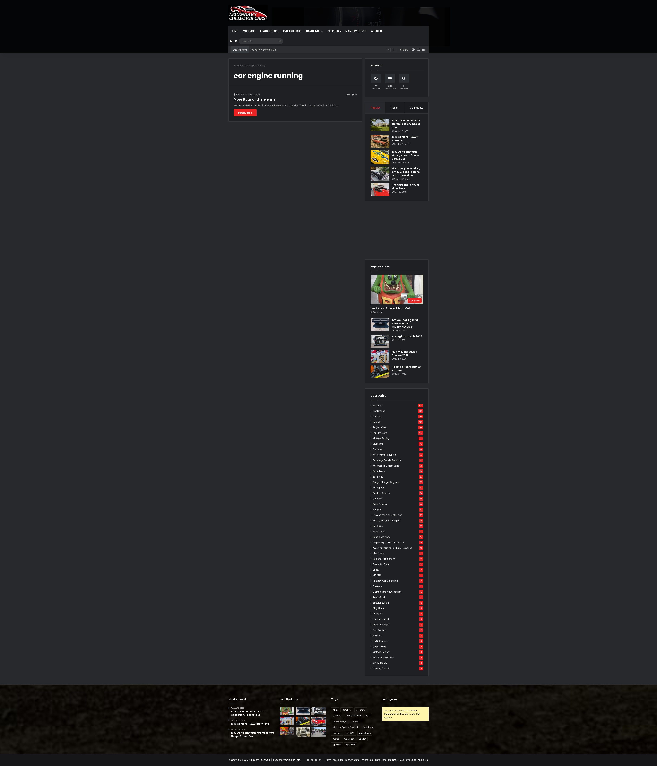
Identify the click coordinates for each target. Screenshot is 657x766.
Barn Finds (313, 30)
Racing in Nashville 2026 (407, 336)
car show (360, 709)
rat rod (336, 739)
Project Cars (292, 30)
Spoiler (362, 739)
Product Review (381, 493)
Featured (377, 405)
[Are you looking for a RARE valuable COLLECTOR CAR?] (380, 324)
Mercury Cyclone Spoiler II (345, 727)
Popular (375, 107)
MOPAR (377, 575)
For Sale (377, 509)
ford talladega (339, 721)
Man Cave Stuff (355, 30)
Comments (416, 107)
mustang (337, 733)
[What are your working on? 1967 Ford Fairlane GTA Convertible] (380, 174)
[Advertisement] (397, 230)
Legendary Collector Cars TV (389, 542)
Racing (376, 421)
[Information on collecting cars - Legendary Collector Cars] (248, 13)
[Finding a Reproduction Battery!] (380, 371)
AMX (335, 709)
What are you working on (386, 520)
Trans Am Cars (381, 564)
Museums (249, 30)
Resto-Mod (379, 597)
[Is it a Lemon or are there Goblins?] (318, 732)
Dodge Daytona (353, 715)
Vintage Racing (381, 438)
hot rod (354, 721)
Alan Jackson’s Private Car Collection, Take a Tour (406, 124)
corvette (337, 715)
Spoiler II (337, 744)
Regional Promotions (384, 558)
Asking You (379, 487)
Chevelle (377, 586)
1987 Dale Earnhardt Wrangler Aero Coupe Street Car (405, 155)
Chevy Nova (379, 646)
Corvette (377, 498)
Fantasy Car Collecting (385, 580)
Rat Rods (333, 30)
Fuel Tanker (379, 630)
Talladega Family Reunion (387, 460)
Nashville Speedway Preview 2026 (269, 49)
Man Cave (378, 553)
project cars (365, 733)
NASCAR (377, 635)
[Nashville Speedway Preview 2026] (380, 356)
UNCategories (380, 641)
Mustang (377, 613)
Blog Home (379, 608)
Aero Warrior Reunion (384, 454)
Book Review (380, 504)
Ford (368, 715)
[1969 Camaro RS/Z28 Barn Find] (380, 141)
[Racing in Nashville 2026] (380, 341)
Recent (395, 107)
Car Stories (379, 411)
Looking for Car (381, 668)
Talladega (350, 744)
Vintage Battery (381, 652)
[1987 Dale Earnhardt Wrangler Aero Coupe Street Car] (380, 157)
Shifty (376, 569)
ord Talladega (380, 663)
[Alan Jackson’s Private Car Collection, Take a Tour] (380, 125)
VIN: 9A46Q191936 (383, 657)
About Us (377, 30)
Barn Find (378, 476)
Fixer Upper (379, 531)
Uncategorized (381, 619)
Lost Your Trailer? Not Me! (390, 308)
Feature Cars (269, 30)
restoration (349, 739)
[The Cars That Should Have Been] (380, 189)
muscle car (368, 727)
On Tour (377, 416)
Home (234, 30)
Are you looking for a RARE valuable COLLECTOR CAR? (405, 323)
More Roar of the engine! (255, 99)
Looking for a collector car (387, 515)
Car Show (378, 449)
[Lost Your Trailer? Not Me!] (287, 711)
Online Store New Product (387, 591)
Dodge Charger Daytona (386, 482)
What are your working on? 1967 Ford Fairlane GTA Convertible (406, 172)
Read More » (245, 112)
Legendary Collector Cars (286, 759)
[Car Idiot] (318, 721)
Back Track (379, 471)
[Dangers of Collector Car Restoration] (303, 732)
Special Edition (381, 602)
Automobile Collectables (386, 465)
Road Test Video (382, 537)
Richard (240, 94)
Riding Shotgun (381, 624)
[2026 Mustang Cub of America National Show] (287, 731)
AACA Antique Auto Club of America (392, 548)
